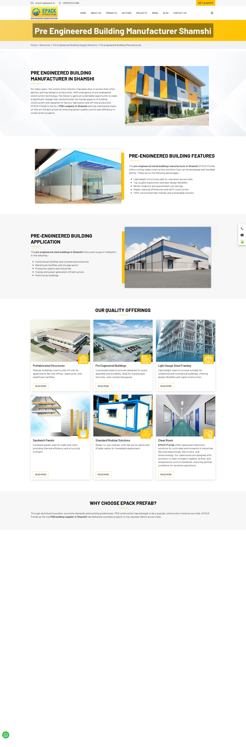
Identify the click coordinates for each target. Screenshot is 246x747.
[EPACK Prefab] (44, 12)
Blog (166, 13)
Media (155, 13)
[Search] (212, 13)
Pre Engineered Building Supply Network (75, 45)
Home (83, 13)
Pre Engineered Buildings (111, 365)
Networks (45, 45)
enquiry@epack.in (45, 2)
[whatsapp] (5, 734)
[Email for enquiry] (242, 234)
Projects (141, 13)
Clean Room (165, 440)
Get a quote (205, 2)
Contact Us (179, 13)
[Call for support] (242, 227)
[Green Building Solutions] (242, 240)
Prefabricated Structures (49, 365)
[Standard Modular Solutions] (123, 415)
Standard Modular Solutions (113, 440)
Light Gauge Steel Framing (174, 365)
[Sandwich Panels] (60, 415)
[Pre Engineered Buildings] (123, 340)
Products (111, 13)
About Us (96, 13)
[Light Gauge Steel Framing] (185, 340)
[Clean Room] (185, 415)
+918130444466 (70, 2)
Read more (42, 387)
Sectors (126, 13)
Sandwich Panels (43, 440)
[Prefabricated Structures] (60, 340)
